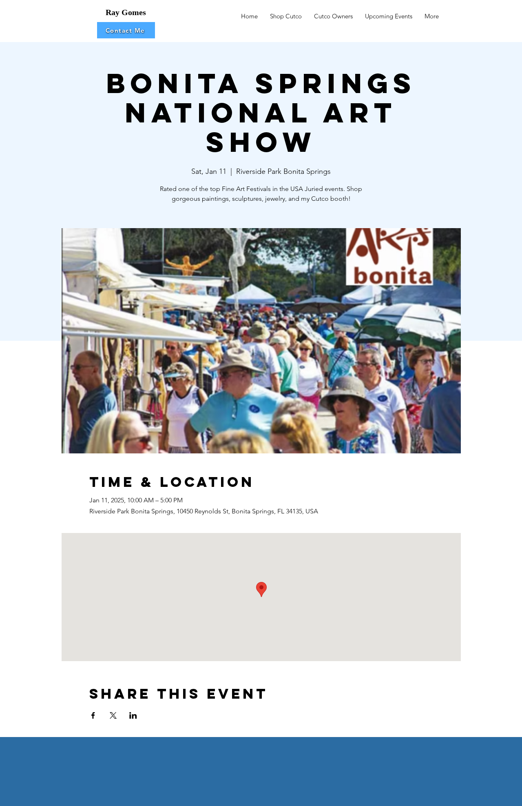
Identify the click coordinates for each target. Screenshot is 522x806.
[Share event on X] (113, 715)
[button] (126, 30)
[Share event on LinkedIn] (133, 715)
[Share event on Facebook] (93, 715)
